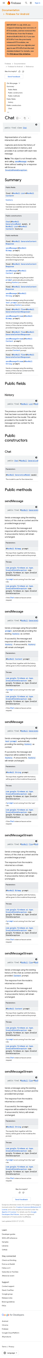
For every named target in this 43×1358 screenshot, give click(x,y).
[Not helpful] (23, 71)
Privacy (11, 1347)
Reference (30, 67)
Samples (5, 1242)
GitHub (4, 1250)
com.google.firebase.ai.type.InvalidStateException (20, 569)
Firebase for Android (17, 14)
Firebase (8, 64)
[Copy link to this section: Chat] (13, 451)
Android (5, 1321)
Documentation (10, 10)
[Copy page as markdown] (25, 118)
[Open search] (26, 2)
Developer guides (8, 1234)
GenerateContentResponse (18, 312)
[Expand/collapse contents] (19, 83)
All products (6, 1337)
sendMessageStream (14, 316)
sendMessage (21, 161)
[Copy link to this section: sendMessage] (25, 501)
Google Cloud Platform (10, 1333)
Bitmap (9, 250)
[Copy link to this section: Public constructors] (29, 440)
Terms (4, 1347)
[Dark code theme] (36, 125)
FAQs (4, 1306)
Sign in (37, 3)
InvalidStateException (16, 170)
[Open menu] (3, 3)
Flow (23, 309)
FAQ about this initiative (20, 54)
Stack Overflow (8, 1290)
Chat (25, 128)
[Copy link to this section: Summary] (23, 180)
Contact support (8, 1286)
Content (9, 196)
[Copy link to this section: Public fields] (28, 383)
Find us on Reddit (8, 1264)
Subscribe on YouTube (10, 1272)
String (9, 296)
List (23, 193)
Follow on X (6, 1268)
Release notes (7, 1298)
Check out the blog (9, 1260)
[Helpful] (19, 71)
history (9, 200)
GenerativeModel (13, 224)
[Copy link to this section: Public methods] (34, 490)
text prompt (11, 302)
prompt (9, 280)
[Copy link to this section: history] (16, 395)
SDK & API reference (9, 1238)
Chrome (5, 1325)
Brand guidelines (8, 1302)
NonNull (16, 193)
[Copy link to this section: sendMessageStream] (35, 835)
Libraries (5, 1246)
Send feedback (14, 77)
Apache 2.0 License (9, 1212)
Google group (7, 1294)
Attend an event (8, 1276)
